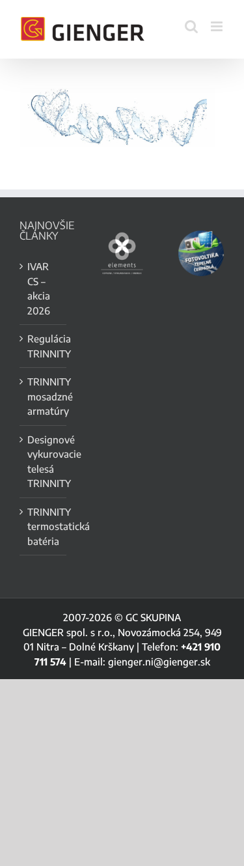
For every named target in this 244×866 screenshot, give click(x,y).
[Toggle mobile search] (191, 26)
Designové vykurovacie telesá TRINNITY (43, 462)
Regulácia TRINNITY (43, 346)
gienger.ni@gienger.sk (159, 661)
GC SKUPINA (153, 617)
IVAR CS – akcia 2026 (38, 288)
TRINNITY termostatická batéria (43, 526)
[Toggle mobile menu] (217, 26)
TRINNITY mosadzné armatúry (43, 396)
